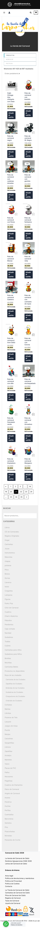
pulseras (8, 565)
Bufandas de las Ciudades (15, 688)
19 (6, 492)
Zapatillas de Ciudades (14, 684)
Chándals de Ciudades (14, 701)
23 (26, 492)
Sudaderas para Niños (13, 654)
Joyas (7, 549)
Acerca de (9, 59)
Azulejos (8, 755)
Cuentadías (9, 814)
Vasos (7, 764)
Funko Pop (9, 603)
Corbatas (8, 705)
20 (11, 492)
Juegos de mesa (11, 726)
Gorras (7, 578)
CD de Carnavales (12, 532)
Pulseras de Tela (11, 717)
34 (16, 497)
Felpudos (8, 620)
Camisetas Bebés (11, 667)
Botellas (8, 658)
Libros (7, 527)
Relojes (7, 734)
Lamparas (8, 595)
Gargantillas (9, 743)
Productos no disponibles (15, 671)
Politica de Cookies (12, 884)
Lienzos (8, 747)
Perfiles (8, 810)
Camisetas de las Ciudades (15, 679)
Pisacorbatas (10, 831)
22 (21, 492)
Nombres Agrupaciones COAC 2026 (18, 861)
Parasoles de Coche (12, 840)
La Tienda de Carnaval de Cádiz (17, 890)
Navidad (8, 633)
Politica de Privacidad (13, 881)
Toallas (7, 641)
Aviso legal (9, 876)
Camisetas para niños (13, 650)
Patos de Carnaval (12, 789)
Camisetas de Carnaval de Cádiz (17, 893)
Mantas (7, 709)
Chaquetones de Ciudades (15, 696)
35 (21, 497)
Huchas (7, 806)
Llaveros (8, 582)
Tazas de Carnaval (12, 901)
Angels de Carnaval (12, 793)
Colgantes (9, 591)
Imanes (7, 798)
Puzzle (7, 730)
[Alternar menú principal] (4, 12)
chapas (7, 561)
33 (11, 497)
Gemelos (8, 823)
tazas (7, 586)
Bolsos (7, 574)
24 (31, 492)
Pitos (7, 570)
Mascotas (8, 557)
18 (30, 486)
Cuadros (8, 612)
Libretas (8, 713)
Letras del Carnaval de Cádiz (16, 864)
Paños (7, 772)
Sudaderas (9, 637)
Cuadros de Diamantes (13, 785)
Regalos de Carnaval (13, 898)
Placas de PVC (10, 768)
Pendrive (8, 802)
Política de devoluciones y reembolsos (19, 878)
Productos (10, 55)
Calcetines (9, 739)
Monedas (8, 836)
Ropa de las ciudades (13, 675)
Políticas (9, 63)
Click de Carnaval (11, 608)
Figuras (7, 599)
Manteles (8, 760)
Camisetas (9, 544)
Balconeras (9, 819)
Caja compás (10, 629)
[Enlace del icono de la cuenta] (9, 13)
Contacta (8, 886)
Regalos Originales (12, 536)
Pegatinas (8, 781)
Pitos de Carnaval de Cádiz (15, 895)
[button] (31, 12)
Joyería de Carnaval (12, 903)
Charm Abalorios (11, 616)
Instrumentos (10, 553)
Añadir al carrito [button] (11, 115)
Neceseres (9, 776)
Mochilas (8, 663)
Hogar (7, 540)
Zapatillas (8, 751)
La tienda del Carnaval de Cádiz (17, 858)
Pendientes (9, 624)
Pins (6, 827)
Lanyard (8, 722)
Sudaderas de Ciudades (14, 692)
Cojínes (7, 646)
